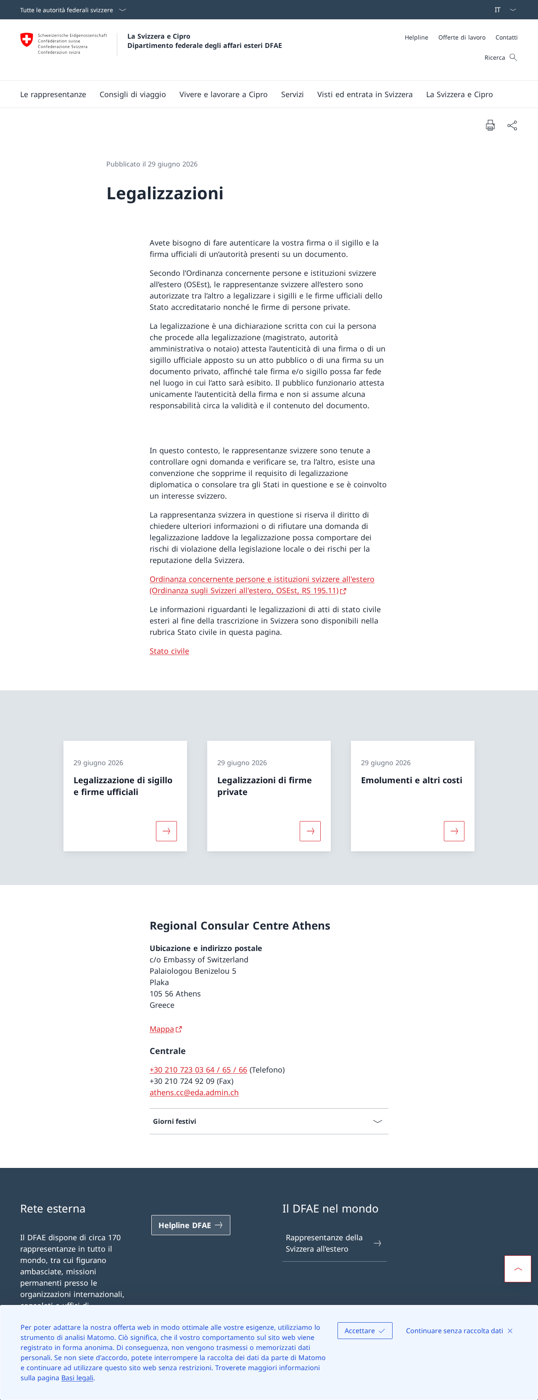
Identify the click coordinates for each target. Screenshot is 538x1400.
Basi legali (77, 1377)
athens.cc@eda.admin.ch (194, 1092)
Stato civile (169, 651)
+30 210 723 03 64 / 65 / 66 (198, 1070)
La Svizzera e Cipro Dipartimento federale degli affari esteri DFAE (204, 41)
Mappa (162, 1029)
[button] (53, 94)
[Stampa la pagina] (490, 125)
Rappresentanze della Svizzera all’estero (324, 1243)
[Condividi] (512, 125)
